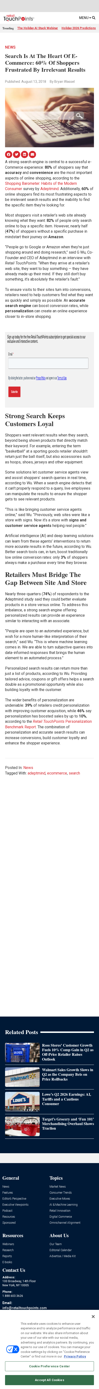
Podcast (7, 1210)
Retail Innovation (60, 1210)
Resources (8, 1216)
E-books (7, 1262)
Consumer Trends (61, 1192)
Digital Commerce (61, 1216)
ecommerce (57, 773)
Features (7, 1192)
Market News (58, 1186)
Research (8, 1250)
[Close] (93, 1316)
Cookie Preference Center (49, 1366)
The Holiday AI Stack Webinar (37, 28)
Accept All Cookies (49, 1380)
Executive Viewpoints (15, 1204)
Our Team (56, 1244)
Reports (7, 1256)
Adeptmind (49, 188)
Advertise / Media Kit (63, 1256)
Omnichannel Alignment (65, 1222)
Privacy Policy (75, 1356)
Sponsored (9, 1222)
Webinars (8, 1244)
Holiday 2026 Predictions (79, 28)
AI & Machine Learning (64, 1204)
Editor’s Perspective (14, 1198)
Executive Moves (60, 1198)
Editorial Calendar (61, 1250)
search (74, 773)
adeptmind (36, 773)
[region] (49, 1349)
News (10, 47)
